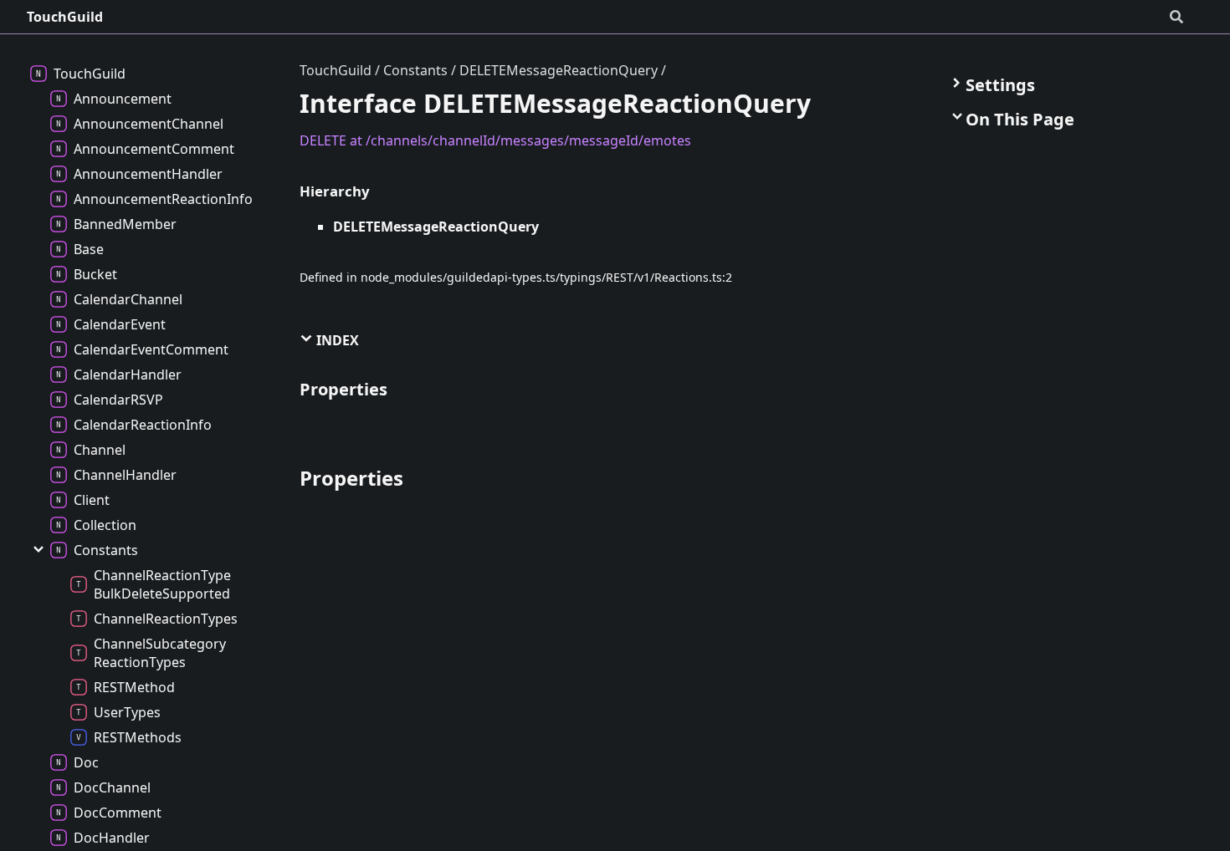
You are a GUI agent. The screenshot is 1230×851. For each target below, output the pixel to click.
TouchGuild (65, 17)
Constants (415, 70)
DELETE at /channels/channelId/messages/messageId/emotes (495, 140)
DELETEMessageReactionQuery (558, 70)
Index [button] (336, 340)
